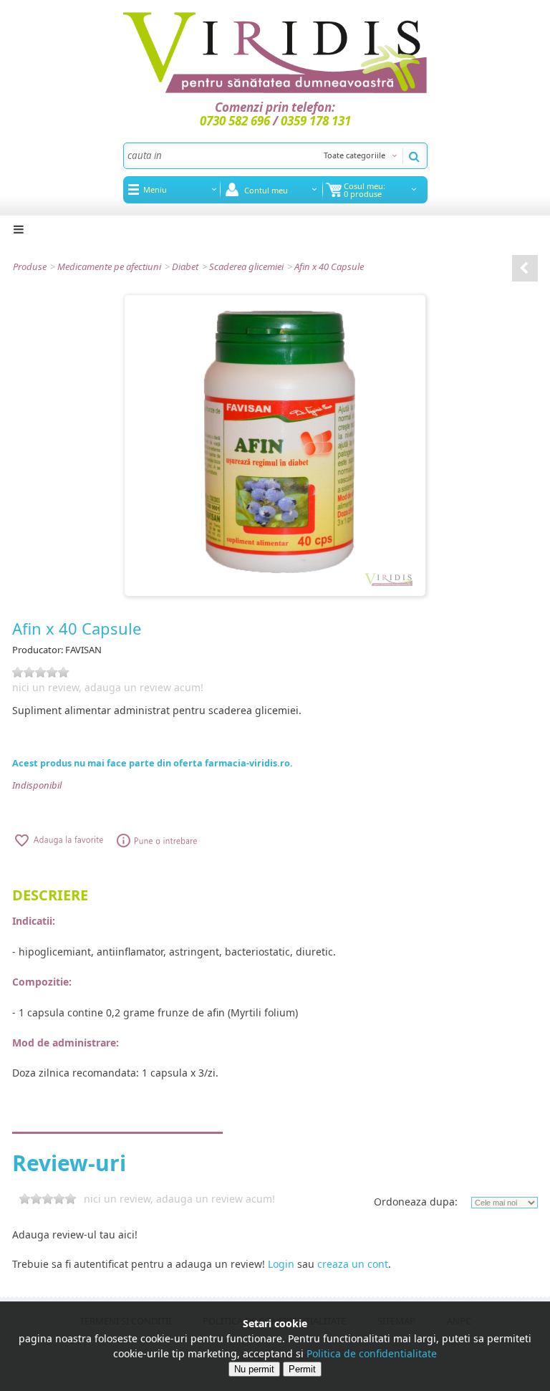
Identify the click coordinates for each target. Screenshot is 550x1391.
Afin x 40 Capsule (329, 266)
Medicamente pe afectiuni (109, 266)
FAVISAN (83, 649)
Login (281, 1264)
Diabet (185, 266)
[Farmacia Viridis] (275, 52)
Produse (30, 266)
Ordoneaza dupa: (416, 1201)
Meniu (155, 189)
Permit (302, 1369)
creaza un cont (352, 1264)
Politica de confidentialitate (372, 1353)
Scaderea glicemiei (246, 266)
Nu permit (254, 1369)
